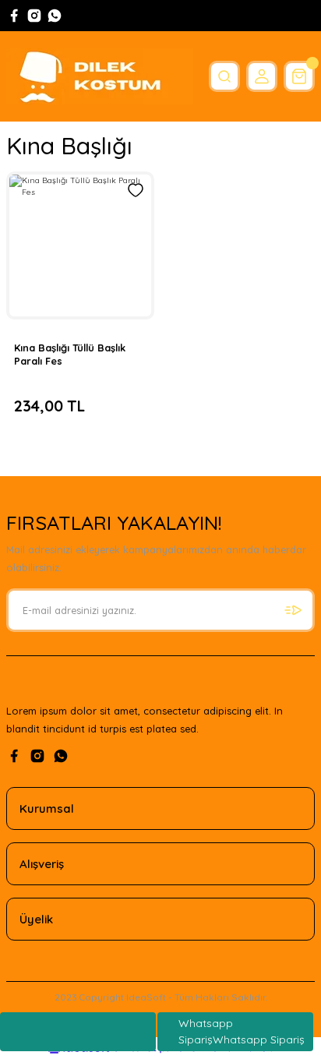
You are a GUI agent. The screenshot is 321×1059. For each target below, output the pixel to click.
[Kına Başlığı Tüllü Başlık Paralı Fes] (80, 245)
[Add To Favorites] (135, 190)
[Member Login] (261, 76)
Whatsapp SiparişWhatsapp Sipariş (241, 1031)
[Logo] (99, 76)
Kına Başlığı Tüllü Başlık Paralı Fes (69, 354)
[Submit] (293, 610)
